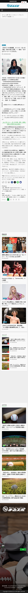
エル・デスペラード (8, 177)
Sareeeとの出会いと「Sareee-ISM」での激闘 (13, 279)
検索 (3, 545)
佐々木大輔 (15, 177)
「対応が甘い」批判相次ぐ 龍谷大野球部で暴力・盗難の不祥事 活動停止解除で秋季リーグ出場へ (5, 357)
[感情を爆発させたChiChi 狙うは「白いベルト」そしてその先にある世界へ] (14, 245)
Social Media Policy (12, 586)
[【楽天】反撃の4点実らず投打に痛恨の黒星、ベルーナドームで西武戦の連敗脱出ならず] (14, 416)
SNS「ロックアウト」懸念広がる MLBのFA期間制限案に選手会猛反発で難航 (5, 366)
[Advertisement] (14, 31)
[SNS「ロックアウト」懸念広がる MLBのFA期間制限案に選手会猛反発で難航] (14, 486)
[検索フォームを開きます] (26, 10)
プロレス (21, 15)
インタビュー (14, 15)
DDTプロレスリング (15, 175)
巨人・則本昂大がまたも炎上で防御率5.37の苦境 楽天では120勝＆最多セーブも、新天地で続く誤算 (5, 349)
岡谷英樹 (20, 177)
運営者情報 (4, 586)
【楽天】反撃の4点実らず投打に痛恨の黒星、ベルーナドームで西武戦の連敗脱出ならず (5, 340)
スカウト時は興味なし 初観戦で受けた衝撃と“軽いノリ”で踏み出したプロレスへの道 (14, 303)
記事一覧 (8, 15)
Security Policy (21, 586)
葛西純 (13, 179)
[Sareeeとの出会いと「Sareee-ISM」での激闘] (14, 269)
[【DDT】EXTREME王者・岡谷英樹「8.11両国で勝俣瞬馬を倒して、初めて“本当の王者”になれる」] (14, 316)
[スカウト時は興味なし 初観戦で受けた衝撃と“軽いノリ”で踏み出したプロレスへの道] (14, 292)
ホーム (3, 15)
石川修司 (9, 179)
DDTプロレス (7, 175)
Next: (14, 195)
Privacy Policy (19, 587)
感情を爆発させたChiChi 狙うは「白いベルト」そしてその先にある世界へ (14, 255)
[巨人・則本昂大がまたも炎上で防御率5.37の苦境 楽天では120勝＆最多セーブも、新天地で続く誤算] (14, 439)
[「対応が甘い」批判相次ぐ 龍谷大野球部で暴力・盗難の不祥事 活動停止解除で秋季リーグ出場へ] (14, 463)
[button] (2, 10)
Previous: (14, 188)
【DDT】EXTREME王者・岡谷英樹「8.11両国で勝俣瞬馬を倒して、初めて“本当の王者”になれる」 (13, 326)
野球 (4, 421)
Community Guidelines (9, 587)
